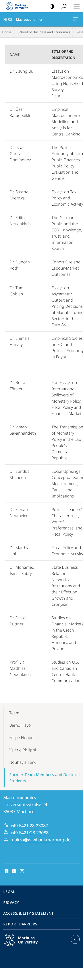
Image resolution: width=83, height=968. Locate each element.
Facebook (6, 871)
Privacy (11, 902)
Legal (9, 891)
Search (64, 6)
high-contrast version (52, 6)
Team (14, 712)
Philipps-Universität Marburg (29, 947)
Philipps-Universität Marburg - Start (18, 6)
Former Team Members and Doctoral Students (44, 777)
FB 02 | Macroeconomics (76, 19)
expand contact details (75, 939)
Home (7, 32)
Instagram (22, 871)
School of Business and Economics (44, 32)
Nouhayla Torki (23, 762)
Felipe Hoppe (21, 737)
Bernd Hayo (20, 725)
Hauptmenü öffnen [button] (76, 6)
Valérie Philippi (22, 749)
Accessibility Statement (28, 913)
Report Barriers (20, 924)
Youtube (13, 871)
